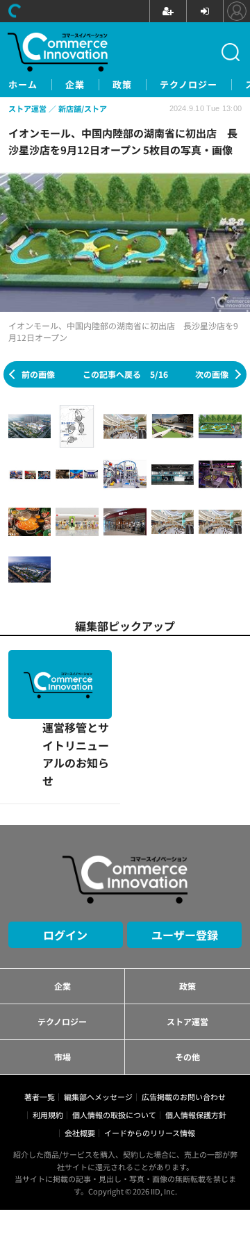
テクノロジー (188, 84)
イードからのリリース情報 (149, 1064)
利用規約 (48, 1045)
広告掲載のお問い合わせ (184, 1027)
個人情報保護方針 (195, 1045)
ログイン (65, 866)
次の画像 (211, 374)
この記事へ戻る (125, 374)
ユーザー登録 (184, 866)
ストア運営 (187, 952)
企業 (75, 84)
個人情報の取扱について (114, 1045)
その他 (187, 988)
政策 (122, 84)
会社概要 (80, 1064)
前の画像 (38, 374)
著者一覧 (39, 1027)
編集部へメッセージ (98, 1027)
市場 (62, 988)
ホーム (23, 84)
